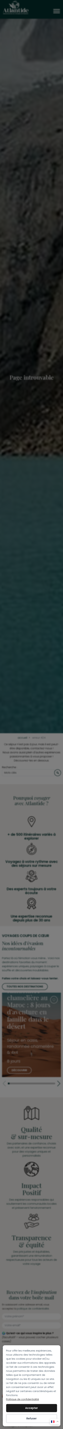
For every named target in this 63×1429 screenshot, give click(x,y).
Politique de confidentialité (22, 1399)
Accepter (31, 1408)
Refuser (31, 1418)
